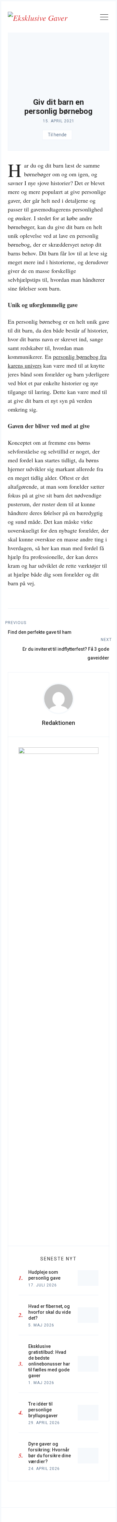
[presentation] (58, 698)
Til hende (57, 134)
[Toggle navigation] (104, 18)
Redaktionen (58, 722)
